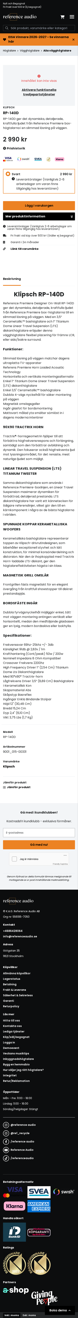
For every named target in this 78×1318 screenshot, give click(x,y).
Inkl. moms (12, 1315)
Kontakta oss (12, 1026)
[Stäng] (73, 39)
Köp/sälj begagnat (16, 1037)
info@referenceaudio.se (20, 936)
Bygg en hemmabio (16, 1064)
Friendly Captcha (60, 864)
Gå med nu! (39, 844)
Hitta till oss (11, 1020)
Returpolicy (11, 1006)
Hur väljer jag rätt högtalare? (23, 1070)
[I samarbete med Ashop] (16, 1297)
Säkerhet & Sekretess (18, 995)
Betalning (9, 984)
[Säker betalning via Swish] (63, 1192)
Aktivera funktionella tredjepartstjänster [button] (39, 92)
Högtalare (9, 50)
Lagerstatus (11, 979)
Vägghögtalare (30, 50)
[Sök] (7, 28)
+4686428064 (13, 931)
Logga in (9, 1042)
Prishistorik (15, 148)
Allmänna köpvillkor (16, 973)
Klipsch (9, 766)
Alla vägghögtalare (57, 50)
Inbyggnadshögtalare (18, 1059)
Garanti (8, 1001)
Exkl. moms (29, 1315)
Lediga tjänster (13, 1031)
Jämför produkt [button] (18, 787)
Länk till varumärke (25, 249)
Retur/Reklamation (16, 1081)
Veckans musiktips (16, 1053)
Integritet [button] (10, 1075)
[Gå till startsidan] (19, 17)
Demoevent (11, 1048)
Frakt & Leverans (14, 990)
